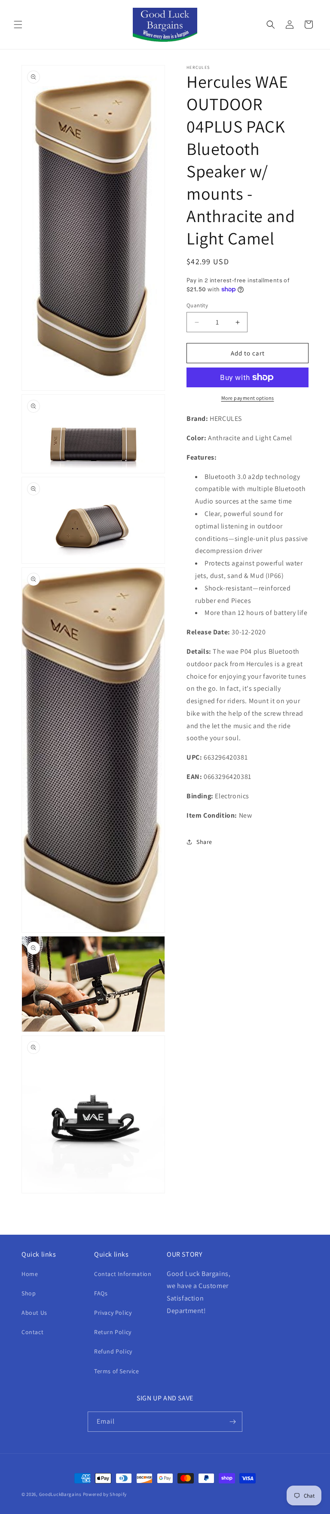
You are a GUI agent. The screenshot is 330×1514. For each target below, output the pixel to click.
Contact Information (122, 1274)
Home (29, 1274)
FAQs (100, 1293)
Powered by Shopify (105, 1494)
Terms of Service (116, 1371)
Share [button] (204, 842)
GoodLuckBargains (60, 1494)
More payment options (247, 398)
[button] (18, 24)
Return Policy (112, 1332)
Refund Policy (113, 1351)
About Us (34, 1312)
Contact (32, 1332)
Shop (28, 1293)
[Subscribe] (232, 1422)
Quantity (197, 305)
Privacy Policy (112, 1312)
